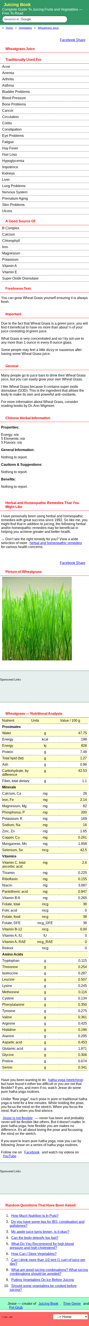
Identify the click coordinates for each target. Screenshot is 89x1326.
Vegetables (25, 27)
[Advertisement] (44, 690)
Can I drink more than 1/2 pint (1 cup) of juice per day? (47, 1262)
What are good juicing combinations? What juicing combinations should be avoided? (49, 1272)
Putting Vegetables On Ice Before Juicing (42, 1280)
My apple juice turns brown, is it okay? (40, 1232)
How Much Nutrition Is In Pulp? (35, 1216)
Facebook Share (72, 40)
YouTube (9, 1156)
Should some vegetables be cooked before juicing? (43, 1288)
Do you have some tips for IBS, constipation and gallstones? (47, 1223)
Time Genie (72, 1303)
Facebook (32, 1152)
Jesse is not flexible (18, 1118)
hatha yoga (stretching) (65, 1080)
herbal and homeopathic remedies (56, 543)
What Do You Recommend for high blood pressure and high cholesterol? (42, 1246)
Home (9, 27)
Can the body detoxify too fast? (34, 1238)
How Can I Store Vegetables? (34, 1254)
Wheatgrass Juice (48, 27)
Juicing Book (48, 1303)
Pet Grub (16, 1307)
